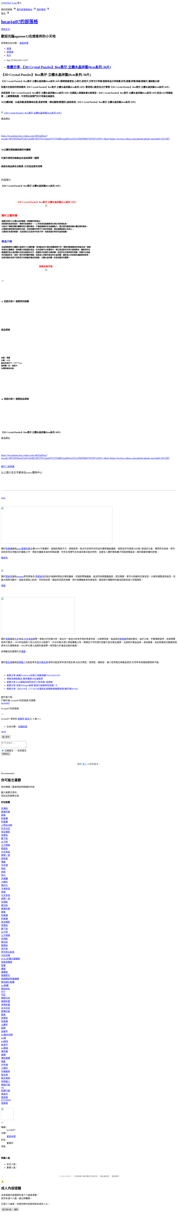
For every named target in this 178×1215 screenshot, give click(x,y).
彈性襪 (4, 1051)
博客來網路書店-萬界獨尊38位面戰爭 (25, 679)
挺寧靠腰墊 (6, 962)
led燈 (3, 1038)
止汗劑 (4, 842)
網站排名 (5, 989)
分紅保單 (5, 955)
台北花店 (5, 1008)
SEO (3, 991)
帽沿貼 (4, 905)
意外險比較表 (7, 952)
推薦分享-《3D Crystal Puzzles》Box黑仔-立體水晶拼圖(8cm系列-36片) (59, 67)
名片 (9, 55)
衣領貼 (4, 808)
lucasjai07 (5, 703)
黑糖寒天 (5, 975)
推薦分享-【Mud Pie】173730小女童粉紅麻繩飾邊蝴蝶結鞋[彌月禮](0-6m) (42, 689)
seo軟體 (4, 985)
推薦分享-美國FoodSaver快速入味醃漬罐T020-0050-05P (33, 675)
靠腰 (3, 965)
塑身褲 (4, 1097)
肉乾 (3, 872)
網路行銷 (5, 1085)
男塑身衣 (39, 576)
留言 (27, 719)
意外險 (4, 949)
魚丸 (3, 875)
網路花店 (5, 998)
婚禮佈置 (5, 1001)
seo (2, 1087)
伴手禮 (4, 865)
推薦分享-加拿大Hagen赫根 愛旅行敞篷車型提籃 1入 (32, 685)
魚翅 (3, 892)
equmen (20, 576)
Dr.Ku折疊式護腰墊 (10, 959)
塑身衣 (4, 558)
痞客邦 (21, 719)
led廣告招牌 (7, 1035)
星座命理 (23, 43)
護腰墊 (4, 972)
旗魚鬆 (123, 639)
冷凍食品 (5, 888)
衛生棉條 (5, 1078)
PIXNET (68, 1176)
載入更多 (5, 737)
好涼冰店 (5, 828)
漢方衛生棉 (42, 662)
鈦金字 (4, 1045)
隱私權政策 (104, 1176)
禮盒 (23, 651)
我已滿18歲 (6, 1209)
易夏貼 (4, 835)
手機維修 (5, 1071)
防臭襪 (4, 822)
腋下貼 (4, 838)
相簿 (9, 48)
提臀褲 (4, 1103)
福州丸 (4, 885)
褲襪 (3, 1055)
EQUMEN (6, 1100)
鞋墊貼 (4, 848)
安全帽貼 (5, 832)
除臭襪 (9, 548)
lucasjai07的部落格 (19, 21)
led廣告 (4, 1041)
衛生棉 (9, 662)
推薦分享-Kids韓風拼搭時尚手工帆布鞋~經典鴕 (30, 682)
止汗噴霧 (5, 845)
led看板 (4, 1048)
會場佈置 (5, 1004)
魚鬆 (3, 585)
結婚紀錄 (22, 726)
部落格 (10, 52)
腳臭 (3, 815)
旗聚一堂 (5, 855)
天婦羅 (4, 878)
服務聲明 (115, 1176)
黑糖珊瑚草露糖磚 (10, 979)
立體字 (4, 1025)
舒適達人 (21, 662)
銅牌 (3, 1028)
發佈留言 (5, 754)
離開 (16, 1209)
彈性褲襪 (5, 1058)
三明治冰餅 (6, 825)
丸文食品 (28, 639)
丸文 (16, 639)
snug (3, 498)
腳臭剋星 (25, 548)
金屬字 (4, 1031)
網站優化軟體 (7, 982)
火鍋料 (4, 882)
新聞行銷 (5, 1090)
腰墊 (3, 969)
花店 (3, 994)
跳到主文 (5, 29)
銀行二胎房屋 (7, 466)
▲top (3, 731)
